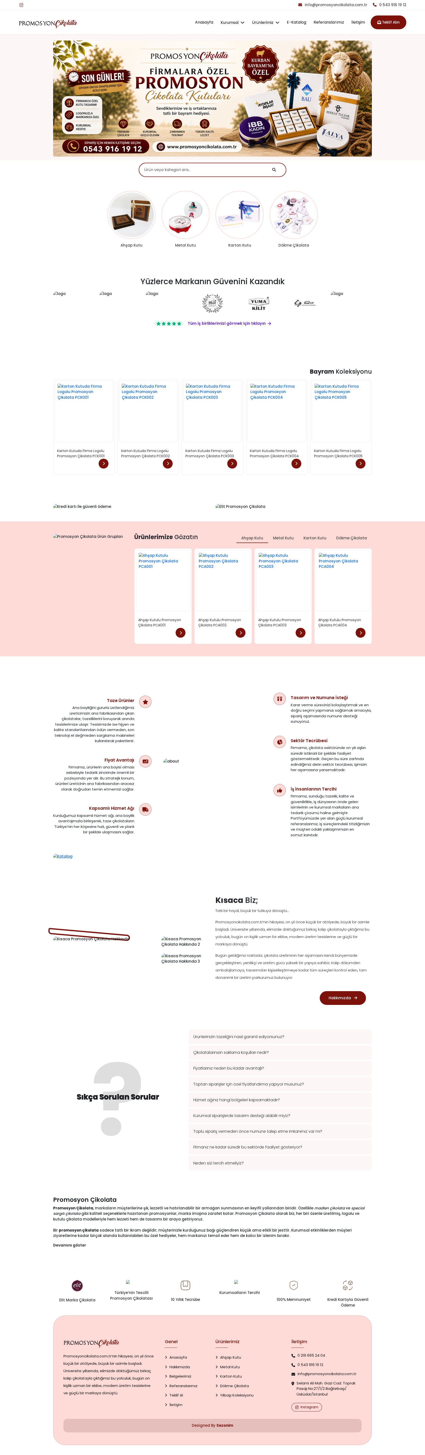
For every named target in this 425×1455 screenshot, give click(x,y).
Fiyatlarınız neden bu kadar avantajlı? (228, 1068)
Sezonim (224, 1425)
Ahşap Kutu (252, 538)
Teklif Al (176, 1395)
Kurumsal (230, 22)
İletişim (358, 22)
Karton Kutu (315, 538)
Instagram (309, 1407)
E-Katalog (296, 22)
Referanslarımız (329, 22)
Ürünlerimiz (263, 22)
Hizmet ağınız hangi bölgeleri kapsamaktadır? (236, 1100)
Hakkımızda (179, 1366)
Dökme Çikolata (351, 538)
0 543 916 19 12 (392, 4)
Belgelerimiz (180, 1376)
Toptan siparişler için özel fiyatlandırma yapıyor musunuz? (248, 1084)
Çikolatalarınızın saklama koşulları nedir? (231, 1052)
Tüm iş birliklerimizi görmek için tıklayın (227, 323)
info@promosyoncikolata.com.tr (335, 4)
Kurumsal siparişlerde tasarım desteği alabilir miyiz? (241, 1115)
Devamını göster (69, 1245)
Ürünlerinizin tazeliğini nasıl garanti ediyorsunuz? (238, 1037)
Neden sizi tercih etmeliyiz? (218, 1163)
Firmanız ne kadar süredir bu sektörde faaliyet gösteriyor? (247, 1147)
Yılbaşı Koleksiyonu (237, 1395)
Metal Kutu (283, 538)
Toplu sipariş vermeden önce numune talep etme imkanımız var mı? (257, 1131)
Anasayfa (204, 22)
